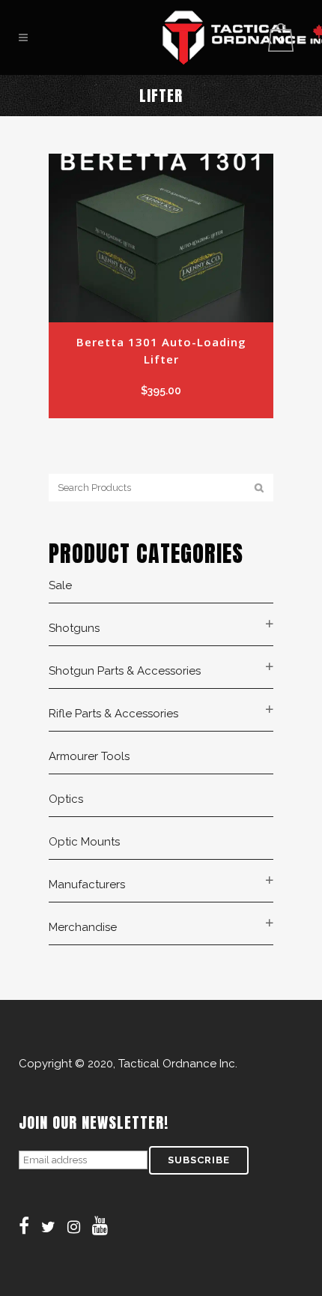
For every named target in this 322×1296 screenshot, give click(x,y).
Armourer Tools (89, 756)
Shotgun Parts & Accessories (125, 671)
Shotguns (74, 628)
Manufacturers (87, 884)
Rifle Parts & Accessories (113, 713)
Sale (60, 585)
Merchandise (83, 927)
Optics (66, 799)
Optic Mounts (84, 842)
